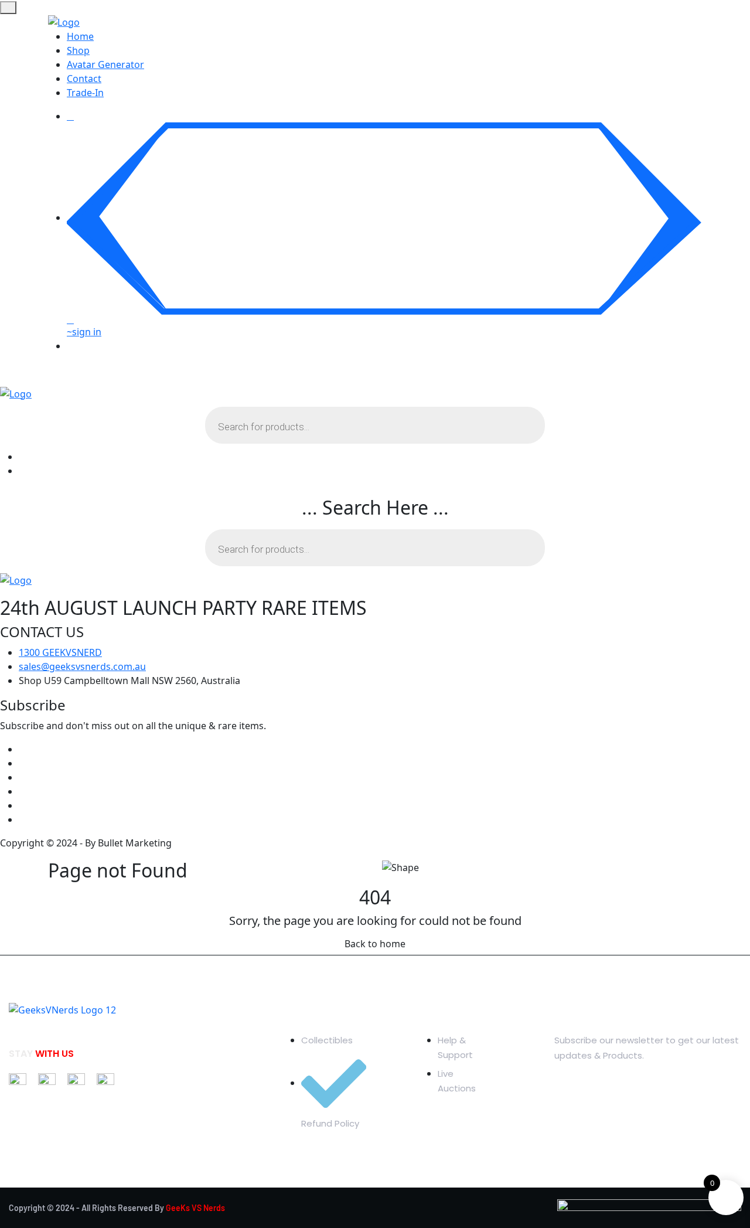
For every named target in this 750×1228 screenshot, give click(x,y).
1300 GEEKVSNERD (60, 652)
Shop (78, 50)
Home (80, 36)
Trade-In (85, 92)
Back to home (375, 943)
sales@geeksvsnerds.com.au (82, 666)
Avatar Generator (105, 64)
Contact (84, 78)
